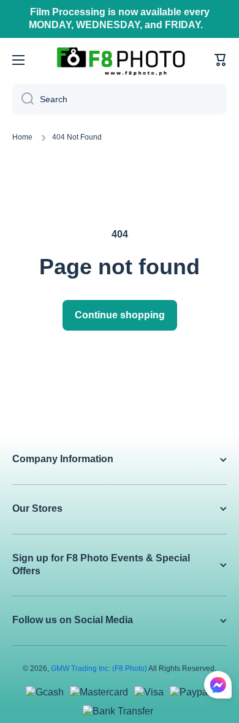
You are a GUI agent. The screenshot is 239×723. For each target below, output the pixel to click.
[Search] (23, 99)
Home (22, 137)
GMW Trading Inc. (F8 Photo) (99, 668)
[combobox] (119, 99)
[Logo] (120, 60)
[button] (220, 60)
